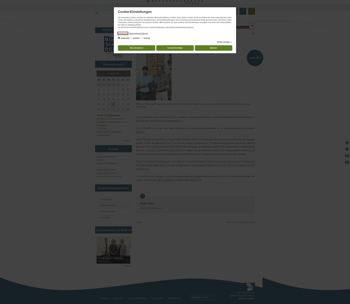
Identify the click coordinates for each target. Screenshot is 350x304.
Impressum (123, 33)
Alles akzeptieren (136, 48)
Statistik (146, 38)
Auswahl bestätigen (175, 48)
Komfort (136, 38)
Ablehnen (213, 48)
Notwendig (125, 38)
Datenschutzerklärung (138, 33)
